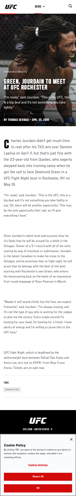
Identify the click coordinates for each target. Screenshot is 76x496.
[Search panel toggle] (70, 6)
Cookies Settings (38, 465)
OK (38, 488)
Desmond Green (12, 389)
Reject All (38, 476)
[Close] (71, 439)
